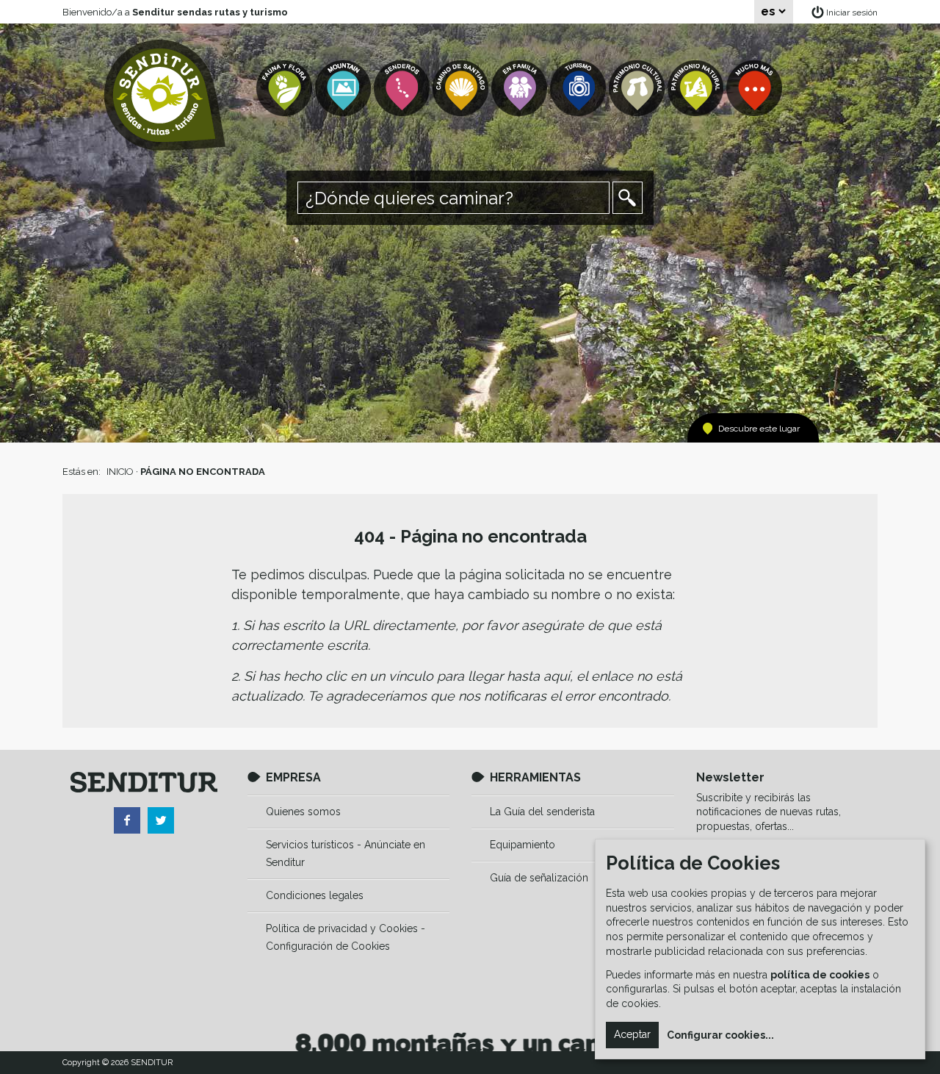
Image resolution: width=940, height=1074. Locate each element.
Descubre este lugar (759, 428)
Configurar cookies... (720, 1035)
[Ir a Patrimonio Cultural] (638, 88)
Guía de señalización (539, 878)
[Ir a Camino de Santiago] (462, 88)
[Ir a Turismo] (579, 88)
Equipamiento (522, 845)
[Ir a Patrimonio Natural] (697, 88)
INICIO (120, 471)
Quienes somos (303, 811)
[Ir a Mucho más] (755, 88)
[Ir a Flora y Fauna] (285, 88)
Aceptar (632, 1034)
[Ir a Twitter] (161, 820)
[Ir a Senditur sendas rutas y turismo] (165, 95)
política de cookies (820, 975)
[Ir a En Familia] (520, 88)
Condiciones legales (315, 895)
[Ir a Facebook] (127, 820)
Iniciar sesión (852, 12)
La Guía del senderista (542, 811)
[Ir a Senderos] (403, 88)
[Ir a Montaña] (344, 88)
